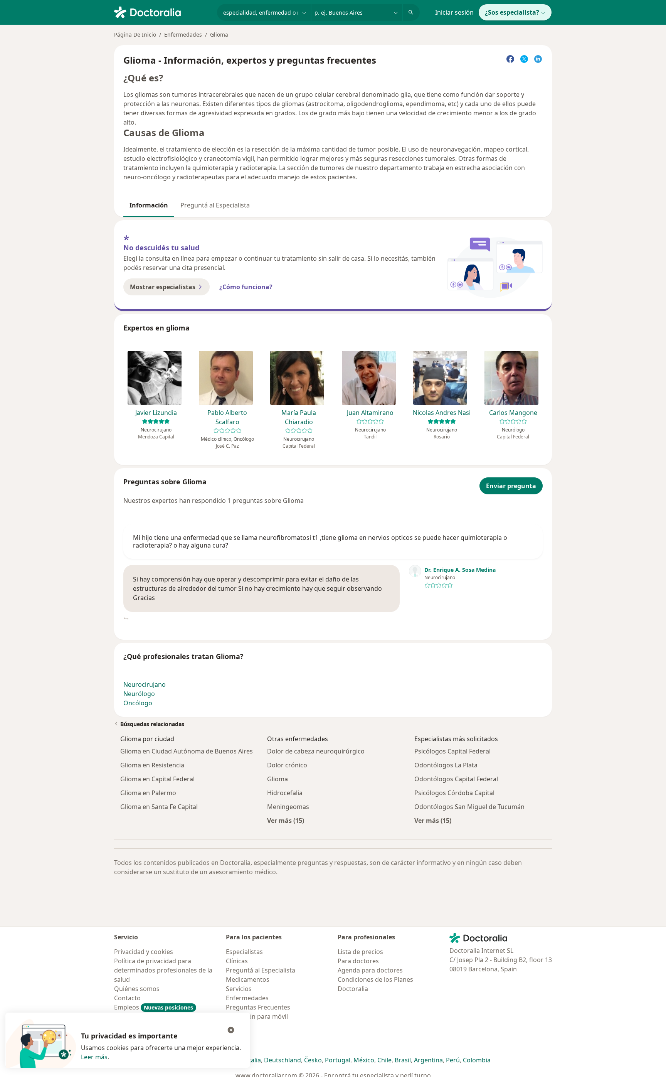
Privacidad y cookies (143, 951)
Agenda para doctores (370, 970)
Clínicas (237, 961)
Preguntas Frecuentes (258, 1007)
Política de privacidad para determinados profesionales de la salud (163, 970)
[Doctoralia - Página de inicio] (162, 11)
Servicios (239, 988)
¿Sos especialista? (512, 12)
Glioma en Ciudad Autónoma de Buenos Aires (186, 751)
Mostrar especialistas (162, 287)
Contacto (127, 998)
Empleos (153, 1007)
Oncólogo (137, 703)
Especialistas (244, 951)
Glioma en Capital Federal (157, 779)
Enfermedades (183, 34)
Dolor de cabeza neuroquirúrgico (316, 751)
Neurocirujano (144, 684)
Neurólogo (139, 693)
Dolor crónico (287, 765)
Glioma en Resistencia (152, 765)
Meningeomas (288, 806)
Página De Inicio (135, 34)
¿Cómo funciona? (245, 287)
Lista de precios (360, 951)
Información (149, 205)
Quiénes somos (137, 988)
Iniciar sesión (454, 12)
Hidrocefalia (285, 793)
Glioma (277, 779)
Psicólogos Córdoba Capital (454, 793)
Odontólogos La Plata (446, 765)
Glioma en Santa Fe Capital (159, 806)
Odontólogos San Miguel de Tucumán (469, 806)
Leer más (94, 1057)
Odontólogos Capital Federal (456, 779)
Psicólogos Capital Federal (452, 751)
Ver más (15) (285, 820)
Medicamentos (247, 979)
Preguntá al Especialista (215, 205)
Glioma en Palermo (148, 793)
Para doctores (358, 961)
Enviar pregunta (511, 486)
